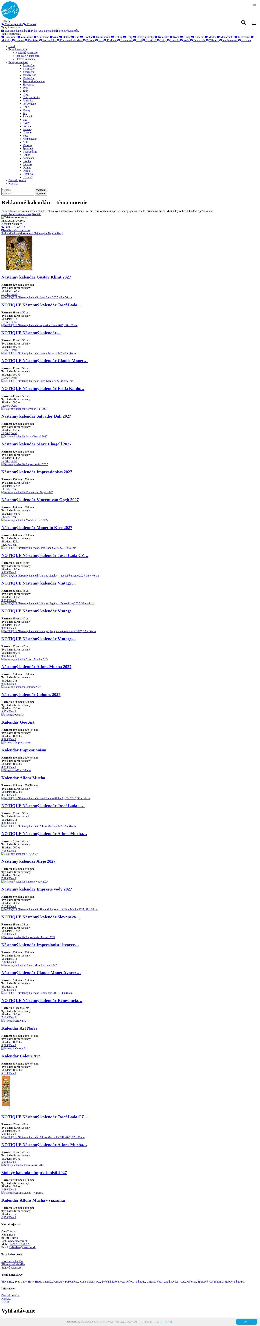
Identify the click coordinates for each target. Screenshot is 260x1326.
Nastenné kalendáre (26, 52)
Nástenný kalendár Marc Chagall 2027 (36, 444)
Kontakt (13, 183)
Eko (25, 119)
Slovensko (28, 84)
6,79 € (4, 1045)
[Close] (254, 4)
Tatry (25, 90)
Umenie (27, 132)
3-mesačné (28, 65)
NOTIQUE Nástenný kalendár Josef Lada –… (43, 805)
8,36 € (4, 822)
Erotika (27, 161)
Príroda (27, 126)
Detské (26, 170)
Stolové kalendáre (26, 58)
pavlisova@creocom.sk (17, 230)
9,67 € (4, 683)
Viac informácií (166, 1322)
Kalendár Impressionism (23, 750)
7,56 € (4, 906)
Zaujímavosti (30, 138)
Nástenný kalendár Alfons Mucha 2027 (36, 666)
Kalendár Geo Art (17, 722)
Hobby (26, 154)
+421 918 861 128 (20, 1244)
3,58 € (4, 1189)
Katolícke (28, 173)
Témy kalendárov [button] (18, 62)
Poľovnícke (29, 103)
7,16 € (4, 1017)
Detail (14, 294)
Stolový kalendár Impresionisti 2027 (34, 1172)
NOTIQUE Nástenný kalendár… (31, 332)
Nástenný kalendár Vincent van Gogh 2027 (40, 499)
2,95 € (4, 1217)
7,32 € (4, 961)
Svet (25, 87)
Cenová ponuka (17, 180)
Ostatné (27, 167)
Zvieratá (27, 116)
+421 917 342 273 (14, 226)
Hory (25, 94)
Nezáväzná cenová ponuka (16, 214)
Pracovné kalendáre (34, 81)
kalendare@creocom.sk (22, 1247)
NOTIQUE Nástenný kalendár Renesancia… (41, 1000)
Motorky (27, 145)
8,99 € (4, 739)
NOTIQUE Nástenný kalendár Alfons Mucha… (44, 833)
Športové (28, 148)
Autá (25, 142)
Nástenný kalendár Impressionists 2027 (36, 472)
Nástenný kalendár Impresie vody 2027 (36, 889)
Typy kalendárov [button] (17, 49)
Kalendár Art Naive (19, 1028)
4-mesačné (28, 68)
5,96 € (4, 1133)
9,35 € (4, 711)
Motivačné (28, 78)
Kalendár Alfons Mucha (23, 778)
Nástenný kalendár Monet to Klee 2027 (36, 527)
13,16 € (5, 349)
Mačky (26, 110)
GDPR (5, 1301)
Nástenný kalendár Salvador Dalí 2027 (36, 416)
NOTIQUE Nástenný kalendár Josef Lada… (41, 305)
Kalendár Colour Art (20, 1056)
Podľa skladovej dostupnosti (17, 233)
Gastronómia (30, 151)
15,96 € (5, 322)
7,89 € (4, 878)
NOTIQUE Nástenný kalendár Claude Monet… (44, 360)
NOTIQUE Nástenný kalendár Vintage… (38, 583)
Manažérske (29, 74)
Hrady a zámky (31, 97)
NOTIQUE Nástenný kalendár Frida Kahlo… (42, 388)
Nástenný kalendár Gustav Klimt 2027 (36, 277)
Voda (25, 135)
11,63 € (5, 488)
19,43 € (5, 294)
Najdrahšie (54, 233)
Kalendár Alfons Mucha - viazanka (33, 1200)
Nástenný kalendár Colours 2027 (30, 694)
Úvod (11, 46)
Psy (25, 113)
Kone (26, 106)
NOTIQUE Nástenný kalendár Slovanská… (40, 917)
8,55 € (4, 794)
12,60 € (5, 433)
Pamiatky (28, 100)
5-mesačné (28, 71)
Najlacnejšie (41, 233)
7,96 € (4, 850)
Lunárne (27, 164)
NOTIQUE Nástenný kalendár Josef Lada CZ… (44, 555)
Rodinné (27, 177)
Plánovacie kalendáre (27, 55)
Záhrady (27, 129)
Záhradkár (28, 157)
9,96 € (4, 572)
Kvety (26, 122)
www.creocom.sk (18, 1240)
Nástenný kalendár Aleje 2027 (28, 861)
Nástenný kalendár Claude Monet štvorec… (41, 972)
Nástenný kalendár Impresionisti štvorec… (40, 944)
